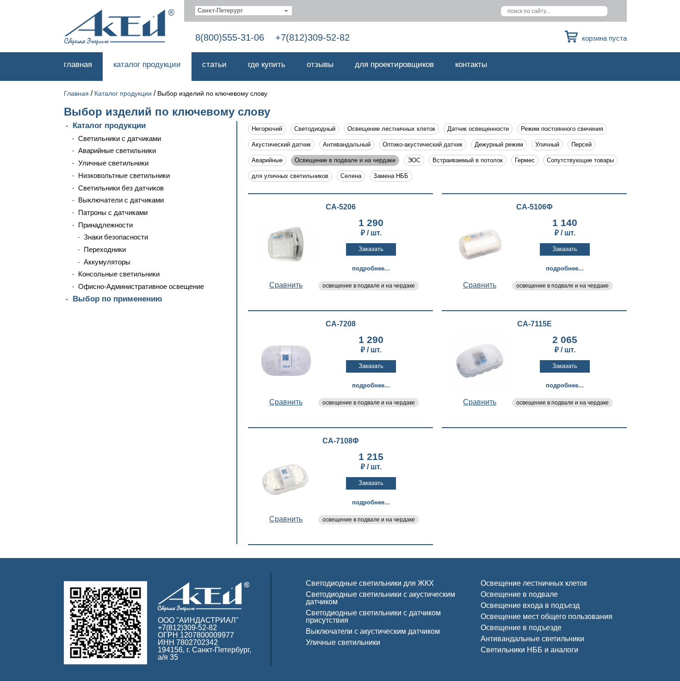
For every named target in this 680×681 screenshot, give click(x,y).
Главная (78, 64)
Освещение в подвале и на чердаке (345, 160)
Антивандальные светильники (532, 639)
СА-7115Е (534, 324)
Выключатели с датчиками (121, 200)
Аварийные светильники (117, 150)
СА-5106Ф (534, 207)
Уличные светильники (113, 163)
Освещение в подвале (519, 594)
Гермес (525, 160)
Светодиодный (314, 128)
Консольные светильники (119, 274)
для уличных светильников (290, 175)
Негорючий (267, 128)
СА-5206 (341, 207)
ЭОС (414, 160)
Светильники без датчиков (121, 188)
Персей (581, 144)
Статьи (214, 64)
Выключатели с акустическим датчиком (373, 631)
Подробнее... (371, 268)
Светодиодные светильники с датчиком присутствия (373, 616)
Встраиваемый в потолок (468, 160)
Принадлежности (105, 225)
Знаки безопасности (116, 237)
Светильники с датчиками (119, 138)
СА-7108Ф (340, 441)
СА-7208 (341, 324)
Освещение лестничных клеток (391, 128)
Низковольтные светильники (124, 175)
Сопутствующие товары (580, 160)
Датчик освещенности (478, 128)
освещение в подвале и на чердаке (368, 285)
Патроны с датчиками (113, 212)
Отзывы (320, 64)
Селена (350, 175)
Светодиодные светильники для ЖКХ (370, 583)
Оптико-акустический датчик (423, 144)
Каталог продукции (147, 64)
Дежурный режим (499, 144)
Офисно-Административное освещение (141, 286)
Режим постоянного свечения (562, 128)
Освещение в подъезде (521, 628)
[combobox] (243, 10)
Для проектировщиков (394, 64)
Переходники (105, 249)
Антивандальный (347, 144)
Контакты (471, 64)
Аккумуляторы (107, 262)
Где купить (266, 64)
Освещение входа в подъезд (530, 605)
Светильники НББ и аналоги (529, 650)
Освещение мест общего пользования (546, 616)
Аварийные (267, 160)
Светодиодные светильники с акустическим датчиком (380, 598)
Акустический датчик (281, 144)
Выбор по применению (117, 298)
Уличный (547, 144)
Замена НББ (390, 175)
